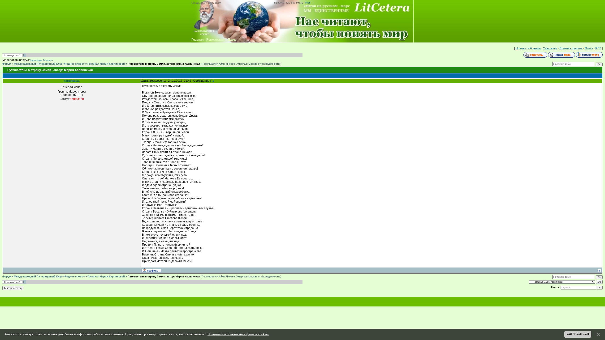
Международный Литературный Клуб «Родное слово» (49, 63)
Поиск (589, 48)
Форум (6, 63)
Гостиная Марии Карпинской (106, 63)
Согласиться (578, 334)
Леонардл (48, 60)
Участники (550, 48)
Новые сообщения (528, 48)
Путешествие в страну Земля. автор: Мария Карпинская (164, 63)
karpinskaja (36, 60)
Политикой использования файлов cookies (238, 334)
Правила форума (571, 48)
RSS (308, 2)
